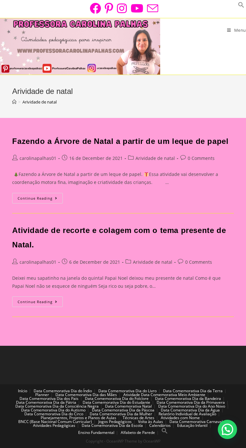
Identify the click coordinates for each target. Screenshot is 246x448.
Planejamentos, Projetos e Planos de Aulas (78, 417)
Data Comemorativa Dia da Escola (112, 425)
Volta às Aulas (150, 421)
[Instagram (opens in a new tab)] (122, 8)
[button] (227, 429)
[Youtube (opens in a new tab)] (137, 8)
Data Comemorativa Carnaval (196, 421)
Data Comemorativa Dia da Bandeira (188, 398)
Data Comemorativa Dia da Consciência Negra (57, 406)
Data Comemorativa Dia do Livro (127, 391)
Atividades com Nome (180, 417)
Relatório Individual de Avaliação (187, 414)
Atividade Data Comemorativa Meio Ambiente (164, 394)
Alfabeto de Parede (138, 432)
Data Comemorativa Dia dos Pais (49, 398)
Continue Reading (40, 199)
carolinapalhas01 (38, 158)
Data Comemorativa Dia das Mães (86, 394)
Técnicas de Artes (138, 417)
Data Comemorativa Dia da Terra (193, 391)
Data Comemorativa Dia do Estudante (116, 402)
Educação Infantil (192, 425)
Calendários (160, 425)
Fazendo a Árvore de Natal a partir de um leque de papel (120, 141)
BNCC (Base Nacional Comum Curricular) (55, 421)
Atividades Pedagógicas (54, 425)
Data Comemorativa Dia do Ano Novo (191, 406)
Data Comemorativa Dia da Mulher (121, 414)
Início (22, 391)
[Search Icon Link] (164, 432)
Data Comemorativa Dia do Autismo (53, 410)
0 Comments (201, 158)
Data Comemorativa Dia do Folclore (117, 398)
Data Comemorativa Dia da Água (190, 410)
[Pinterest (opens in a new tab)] (109, 8)
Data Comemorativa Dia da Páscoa (123, 410)
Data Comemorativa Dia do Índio (63, 391)
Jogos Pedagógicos (115, 421)
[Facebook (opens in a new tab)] (95, 8)
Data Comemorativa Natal (128, 406)
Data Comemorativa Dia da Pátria (46, 402)
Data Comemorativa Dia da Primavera (191, 402)
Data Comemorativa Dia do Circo (53, 414)
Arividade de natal (155, 158)
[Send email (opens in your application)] (151, 8)
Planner (42, 394)
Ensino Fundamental (96, 432)
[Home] (14, 102)
